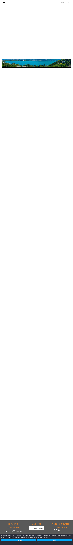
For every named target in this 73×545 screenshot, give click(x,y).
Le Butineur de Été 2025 (10, 288)
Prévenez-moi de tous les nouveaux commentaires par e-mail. (25, 496)
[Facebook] (54, 530)
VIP (55, 132)
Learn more (36, 543)
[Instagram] (56, 530)
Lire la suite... (6, 294)
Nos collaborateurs (47, 132)
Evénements (38, 132)
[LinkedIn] (59, 530)
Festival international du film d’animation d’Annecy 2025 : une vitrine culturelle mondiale (31, 423)
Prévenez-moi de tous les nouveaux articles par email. (23, 500)
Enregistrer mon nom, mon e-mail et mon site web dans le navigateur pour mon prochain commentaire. (33, 487)
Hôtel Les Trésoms (15, 132)
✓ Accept (19, 540)
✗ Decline (54, 540)
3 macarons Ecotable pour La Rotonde (15, 357)
